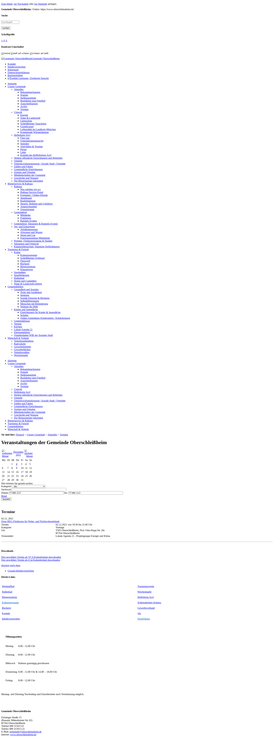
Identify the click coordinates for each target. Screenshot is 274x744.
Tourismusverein (145, 586)
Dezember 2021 (18, 453)
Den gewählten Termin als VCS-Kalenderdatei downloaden (31, 557)
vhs (139, 613)
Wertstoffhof (8, 586)
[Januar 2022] (28, 456)
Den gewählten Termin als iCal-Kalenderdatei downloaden (30, 560)
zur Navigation (21, 4)
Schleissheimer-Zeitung (149, 602)
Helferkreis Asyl (145, 597)
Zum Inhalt (6, 4)
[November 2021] (7, 456)
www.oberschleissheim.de (23, 734)
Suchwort (6, 489)
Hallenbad (7, 591)
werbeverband (147, 608)
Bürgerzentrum (9, 597)
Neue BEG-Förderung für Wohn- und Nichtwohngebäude (30, 521)
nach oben (15, 565)
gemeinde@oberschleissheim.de (26, 731)
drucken (5, 565)
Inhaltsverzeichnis (11, 618)
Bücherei (6, 608)
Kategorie (6, 486)
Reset (4, 496)
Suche (4, 15)
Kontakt (6, 613)
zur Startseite (40, 4)
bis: (66, 492)
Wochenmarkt (144, 591)
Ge (138, 608)
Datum (4, 492)
